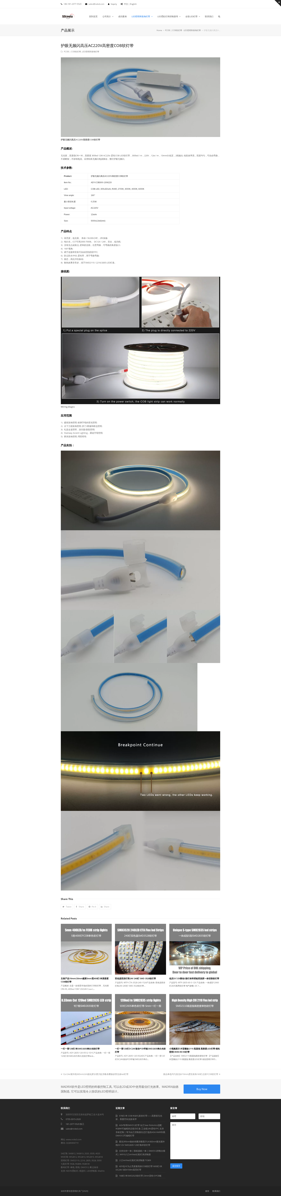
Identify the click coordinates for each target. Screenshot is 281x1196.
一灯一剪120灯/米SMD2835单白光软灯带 (80, 1048)
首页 (207, 1191)
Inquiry (114, 4)
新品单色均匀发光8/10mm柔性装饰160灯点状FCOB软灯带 (190, 1074)
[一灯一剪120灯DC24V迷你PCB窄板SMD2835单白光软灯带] (140, 1019)
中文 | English (130, 4)
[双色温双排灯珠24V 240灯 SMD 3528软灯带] (140, 949)
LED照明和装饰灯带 (90, 51)
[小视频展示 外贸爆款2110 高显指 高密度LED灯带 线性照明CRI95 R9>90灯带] (194, 1019)
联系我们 (216, 1191)
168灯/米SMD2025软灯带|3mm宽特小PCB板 (140, 1175)
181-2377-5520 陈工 (75, 1124)
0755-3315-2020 (73, 1119)
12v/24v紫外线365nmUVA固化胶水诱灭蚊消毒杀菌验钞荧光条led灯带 (95, 1074)
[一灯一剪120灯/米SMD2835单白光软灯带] (86, 1019)
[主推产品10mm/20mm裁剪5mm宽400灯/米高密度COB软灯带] (86, 949)
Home (159, 30)
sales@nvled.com (74, 1128)
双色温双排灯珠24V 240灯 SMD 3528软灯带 (135, 978)
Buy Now (201, 1089)
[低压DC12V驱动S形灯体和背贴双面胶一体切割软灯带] (194, 949)
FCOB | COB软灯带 (72, 51)
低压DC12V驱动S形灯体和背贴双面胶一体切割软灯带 (194, 978)
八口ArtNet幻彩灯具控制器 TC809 (135, 1160)
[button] (67, 906)
